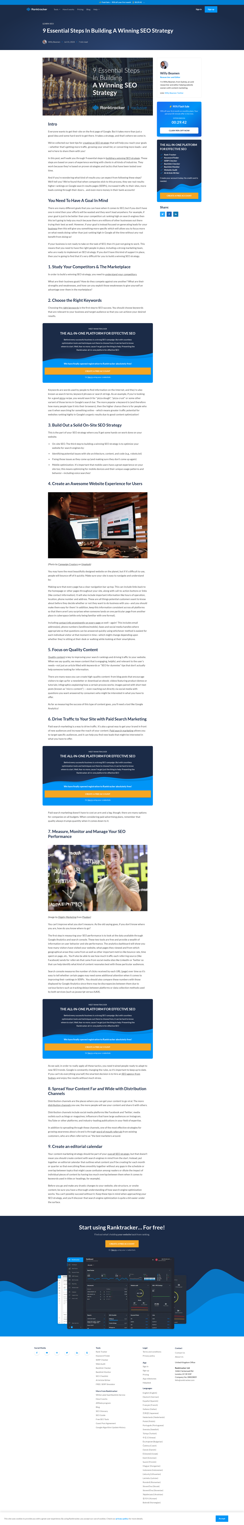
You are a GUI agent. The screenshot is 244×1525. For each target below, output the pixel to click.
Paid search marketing (121, 730)
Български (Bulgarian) (153, 1441)
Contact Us (180, 1352)
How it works (68, 9)
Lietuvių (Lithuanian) (152, 1474)
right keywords (70, 307)
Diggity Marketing (67, 917)
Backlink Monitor (103, 1372)
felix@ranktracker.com (184, 1380)
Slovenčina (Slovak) (151, 1486)
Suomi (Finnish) (149, 1462)
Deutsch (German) (151, 1397)
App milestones (149, 1378)
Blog (88, 9)
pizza (62, 398)
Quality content (56, 657)
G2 (87, 1352)
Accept (222, 1518)
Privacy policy (149, 1355)
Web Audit (100, 1364)
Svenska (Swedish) (151, 1429)
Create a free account (97, 371)
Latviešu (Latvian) (150, 1478)
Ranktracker (37, 9)
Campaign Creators (68, 564)
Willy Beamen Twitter (174, 93)
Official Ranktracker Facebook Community (56, 1352)
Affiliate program (103, 1403)
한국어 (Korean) (150, 1498)
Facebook (36, 1352)
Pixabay (86, 917)
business (52, 228)
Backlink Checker (103, 1368)
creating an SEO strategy (96, 142)
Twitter (67, 1352)
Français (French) (150, 1405)
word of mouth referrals (109, 1131)
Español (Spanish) (150, 1401)
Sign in (199, 9)
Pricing (80, 9)
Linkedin (77, 1352)
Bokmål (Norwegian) (152, 1502)
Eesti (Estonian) (149, 1458)
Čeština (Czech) (150, 1445)
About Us (179, 1357)
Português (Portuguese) (153, 1425)
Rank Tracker (101, 1351)
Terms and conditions (152, 1351)
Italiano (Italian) (150, 1409)
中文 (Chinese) (149, 1437)
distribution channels (59, 1105)
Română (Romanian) (152, 1482)
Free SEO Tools (102, 1419)
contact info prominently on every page (80, 622)
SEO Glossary (102, 1411)
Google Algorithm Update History (110, 1427)
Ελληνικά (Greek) (150, 1454)
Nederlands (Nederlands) (154, 1417)
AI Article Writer (103, 1380)
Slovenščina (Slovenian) (153, 1490)
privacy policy (122, 1518)
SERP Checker (102, 1360)
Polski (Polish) (149, 1421)
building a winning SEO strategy (123, 158)
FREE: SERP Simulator (105, 1384)
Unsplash (85, 564)
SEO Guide (100, 1415)
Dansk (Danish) (149, 1449)
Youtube (46, 1352)
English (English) (150, 1393)
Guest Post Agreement (106, 1423)
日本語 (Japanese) (151, 1413)
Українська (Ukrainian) (153, 1494)
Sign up (211, 9)
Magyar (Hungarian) (151, 1466)
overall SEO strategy (118, 1153)
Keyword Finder (103, 1355)
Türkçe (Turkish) (150, 1433)
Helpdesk (147, 1382)
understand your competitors (121, 274)
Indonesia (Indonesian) (153, 1470)
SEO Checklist (102, 1376)
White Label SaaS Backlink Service (110, 1395)
